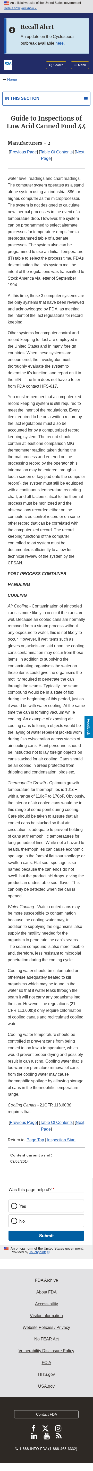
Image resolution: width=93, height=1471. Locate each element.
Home (12, 79)
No (22, 1221)
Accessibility (46, 1304)
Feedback (89, 727)
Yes (22, 1206)
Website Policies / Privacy (46, 1327)
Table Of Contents (56, 152)
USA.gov (46, 1386)
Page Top (35, 1140)
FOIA (46, 1362)
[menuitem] (46, 1160)
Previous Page (23, 152)
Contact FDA (46, 1414)
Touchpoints (37, 1252)
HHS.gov (46, 1374)
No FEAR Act (46, 1339)
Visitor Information (46, 1315)
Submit (46, 1235)
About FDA (46, 1292)
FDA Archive (46, 1280)
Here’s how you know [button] (19, 8)
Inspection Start (61, 1140)
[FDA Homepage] (8, 65)
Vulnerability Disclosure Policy (46, 1351)
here (59, 43)
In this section (22, 98)
